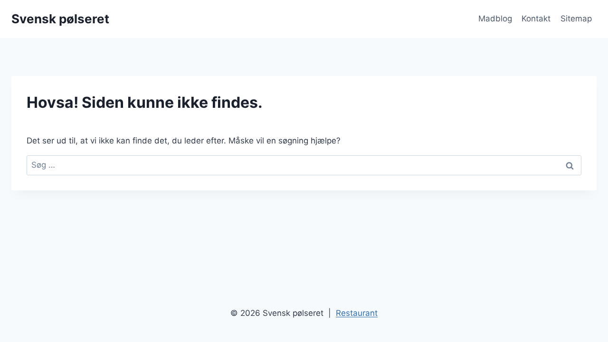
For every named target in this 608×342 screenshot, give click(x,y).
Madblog (495, 18)
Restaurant (357, 313)
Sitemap (576, 18)
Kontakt (536, 18)
